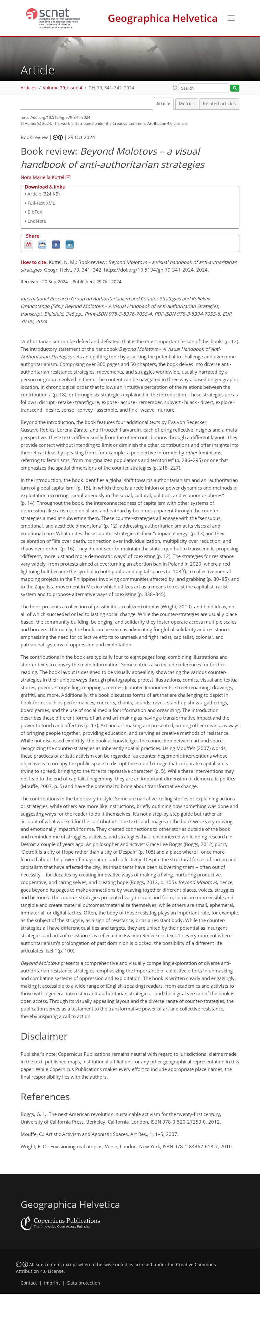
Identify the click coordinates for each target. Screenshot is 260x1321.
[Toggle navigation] (231, 18)
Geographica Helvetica (163, 18)
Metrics (187, 103)
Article (163, 103)
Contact (29, 1283)
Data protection (83, 1283)
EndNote (37, 221)
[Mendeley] (28, 244)
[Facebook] (56, 244)
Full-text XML (41, 203)
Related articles (219, 103)
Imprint (52, 1283)
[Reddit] (42, 244)
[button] (175, 88)
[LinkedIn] (69, 244)
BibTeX (35, 212)
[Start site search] (234, 88)
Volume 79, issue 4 (62, 88)
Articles (28, 88)
